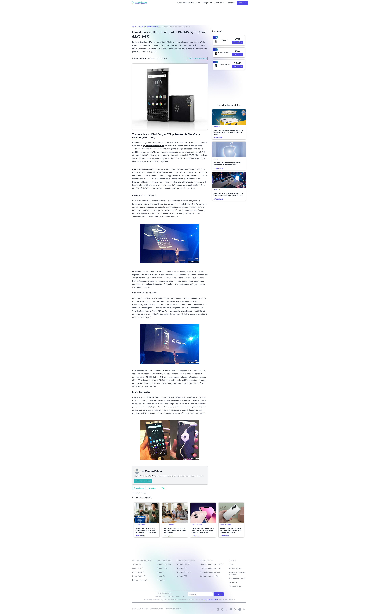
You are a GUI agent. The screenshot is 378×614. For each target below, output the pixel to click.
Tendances (231, 3)
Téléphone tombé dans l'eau (210, 568)
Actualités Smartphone (152, 26)
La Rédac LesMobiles (139, 58)
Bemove (178, 608)
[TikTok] (226, 609)
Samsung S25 (182, 576)
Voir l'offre (238, 42)
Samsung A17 (137, 564)
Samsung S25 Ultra (184, 572)
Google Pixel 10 (138, 572)
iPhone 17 (160, 572)
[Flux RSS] (244, 609)
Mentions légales (235, 568)
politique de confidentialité (211, 599)
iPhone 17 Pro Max (164, 564)
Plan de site (233, 582)
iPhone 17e (161, 576)
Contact (231, 564)
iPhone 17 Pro (162, 568)
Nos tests (218, 3)
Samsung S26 (182, 568)
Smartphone (141, 26)
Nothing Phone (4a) (139, 580)
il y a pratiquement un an (153, 146)
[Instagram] (239, 609)
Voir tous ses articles (143, 481)
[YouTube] (231, 609)
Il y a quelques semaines (142, 169)
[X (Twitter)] (235, 609)
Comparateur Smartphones (187, 3)
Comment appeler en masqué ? (211, 564)
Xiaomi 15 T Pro (138, 568)
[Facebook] (222, 609)
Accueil (134, 26)
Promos (242, 3)
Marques (206, 3)
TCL (163, 488)
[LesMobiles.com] (139, 2)
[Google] (218, 609)
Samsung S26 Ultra (184, 564)
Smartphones (139, 488)
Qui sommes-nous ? (236, 586)
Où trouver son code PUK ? (210, 576)
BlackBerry (153, 488)
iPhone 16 (160, 580)
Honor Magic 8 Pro (139, 576)
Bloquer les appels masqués (210, 572)
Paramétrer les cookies (237, 578)
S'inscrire (218, 594)
